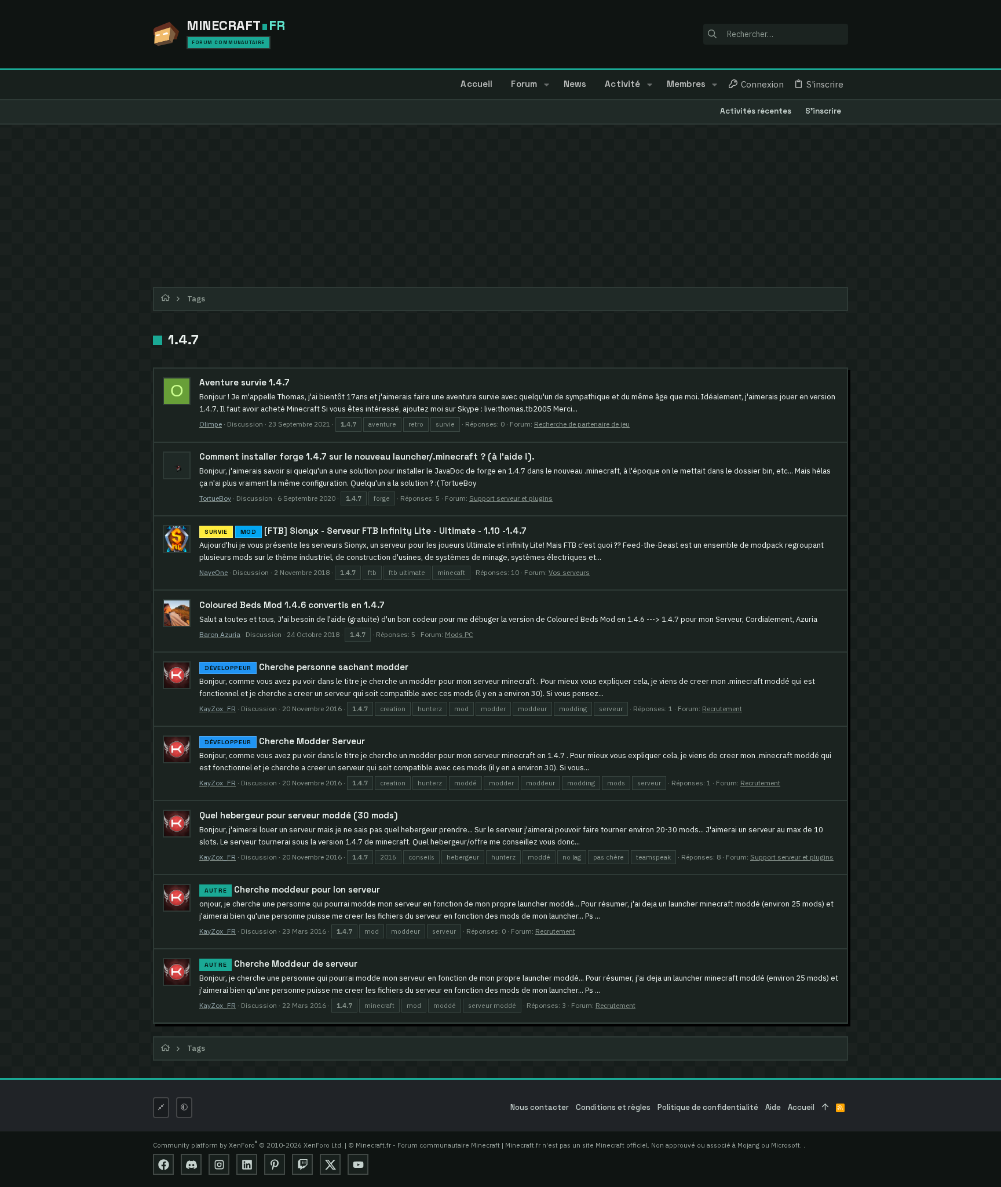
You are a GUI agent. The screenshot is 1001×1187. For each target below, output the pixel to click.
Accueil (801, 1107)
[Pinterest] (274, 1164)
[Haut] (825, 1107)
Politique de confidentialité (707, 1107)
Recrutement (722, 708)
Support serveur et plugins (511, 498)
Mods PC (459, 634)
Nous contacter (539, 1107)
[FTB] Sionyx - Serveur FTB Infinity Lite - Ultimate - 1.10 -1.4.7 (365, 530)
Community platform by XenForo (248, 1145)
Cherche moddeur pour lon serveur (292, 889)
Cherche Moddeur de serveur (280, 963)
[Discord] (191, 1164)
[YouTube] (358, 1164)
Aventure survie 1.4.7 (244, 382)
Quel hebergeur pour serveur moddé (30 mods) (298, 815)
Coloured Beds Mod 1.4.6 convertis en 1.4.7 (292, 604)
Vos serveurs (569, 572)
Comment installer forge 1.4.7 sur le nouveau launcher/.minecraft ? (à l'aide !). (367, 456)
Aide (773, 1107)
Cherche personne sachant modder (306, 666)
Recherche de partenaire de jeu (582, 424)
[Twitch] (302, 1164)
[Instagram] (219, 1164)
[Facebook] (163, 1164)
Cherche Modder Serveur (284, 741)
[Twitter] (330, 1164)
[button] (546, 84)
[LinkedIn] (246, 1164)
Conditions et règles (613, 1107)
